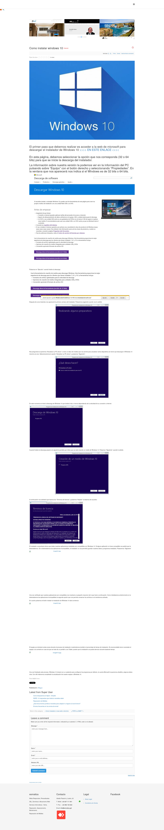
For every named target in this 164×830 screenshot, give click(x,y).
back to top (131, 775)
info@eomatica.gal (66, 808)
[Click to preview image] (82, 100)
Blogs (117, 33)
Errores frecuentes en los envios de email (45, 706)
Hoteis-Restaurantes (82, 32)
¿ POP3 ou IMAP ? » (77, 711)
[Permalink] (47, 24)
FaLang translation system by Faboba (35, 782)
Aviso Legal (88, 799)
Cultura (47, 30)
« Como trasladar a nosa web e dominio (57, 711)
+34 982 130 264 (67, 805)
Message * (34, 726)
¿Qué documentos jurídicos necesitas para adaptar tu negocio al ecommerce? (56, 704)
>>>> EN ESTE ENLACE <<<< (99, 150)
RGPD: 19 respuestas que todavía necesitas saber (48, 698)
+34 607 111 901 (67, 802)
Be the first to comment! (128, 53)
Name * (33, 748)
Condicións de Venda (91, 803)
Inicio (42, 18)
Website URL (35, 762)
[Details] (43, 24)
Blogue (48, 18)
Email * (33, 755)
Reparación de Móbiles (40, 701)
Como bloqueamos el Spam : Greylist (44, 696)
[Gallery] (51, 24)
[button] (133, 29)
